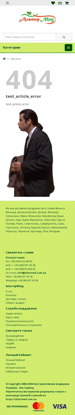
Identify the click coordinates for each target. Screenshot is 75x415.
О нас (9, 291)
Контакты (11, 295)
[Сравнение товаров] (60, 3)
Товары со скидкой (17, 339)
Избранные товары (17, 371)
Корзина (11, 363)
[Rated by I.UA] (60, 235)
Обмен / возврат (15, 302)
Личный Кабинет (15, 360)
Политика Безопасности (19, 321)
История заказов (15, 367)
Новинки (11, 347)
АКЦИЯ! (10, 343)
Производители (15, 336)
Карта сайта (12, 317)
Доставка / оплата (16, 299)
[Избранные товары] (53, 3)
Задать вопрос (14, 313)
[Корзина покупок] (66, 3)
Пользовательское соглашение (24, 325)
